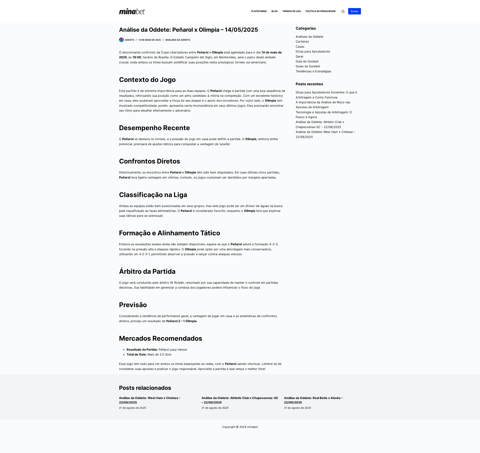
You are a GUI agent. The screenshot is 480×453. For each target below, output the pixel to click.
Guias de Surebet (308, 66)
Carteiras (302, 41)
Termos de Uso (291, 11)
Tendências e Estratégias (313, 71)
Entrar (354, 11)
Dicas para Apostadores (313, 51)
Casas (300, 46)
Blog (275, 11)
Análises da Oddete (177, 39)
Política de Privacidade (321, 11)
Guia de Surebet (307, 61)
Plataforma (259, 11)
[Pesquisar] (343, 11)
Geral (299, 56)
